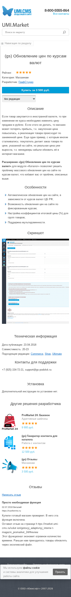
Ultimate (57, 353)
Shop (48, 353)
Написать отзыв (11, 494)
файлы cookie (31, 567)
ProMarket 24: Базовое (36, 415)
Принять (60, 571)
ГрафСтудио (26, 82)
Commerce (37, 353)
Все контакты (61, 13)
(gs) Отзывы (29, 459)
